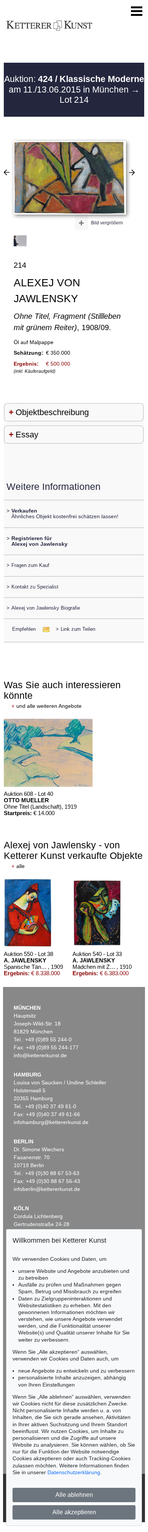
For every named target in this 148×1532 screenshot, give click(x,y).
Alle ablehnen (74, 1495)
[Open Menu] (136, 11)
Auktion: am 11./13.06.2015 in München (74, 84)
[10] (132, 172)
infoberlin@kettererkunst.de (47, 1189)
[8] (6, 172)
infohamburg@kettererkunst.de (51, 1122)
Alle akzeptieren (74, 1512)
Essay (27, 434)
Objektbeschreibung (52, 412)
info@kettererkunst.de (40, 1055)
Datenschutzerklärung (73, 1472)
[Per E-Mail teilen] (43, 629)
